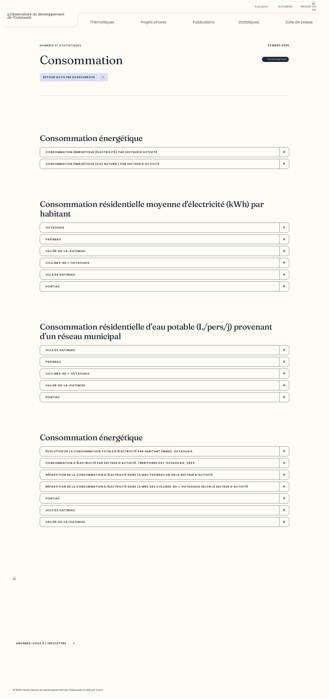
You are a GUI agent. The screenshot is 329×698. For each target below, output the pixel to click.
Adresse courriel (24, 616)
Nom (17, 627)
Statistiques (248, 23)
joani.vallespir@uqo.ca (245, 606)
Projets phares (153, 23)
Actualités (285, 6)
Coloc (99, 690)
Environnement (277, 59)
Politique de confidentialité (249, 615)
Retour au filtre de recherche (69, 77)
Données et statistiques (60, 45)
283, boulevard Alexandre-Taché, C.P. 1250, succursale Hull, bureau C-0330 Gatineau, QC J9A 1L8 (152, 601)
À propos (261, 6)
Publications (204, 23)
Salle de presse (299, 23)
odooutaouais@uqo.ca (138, 620)
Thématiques (102, 23)
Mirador (306, 6)
